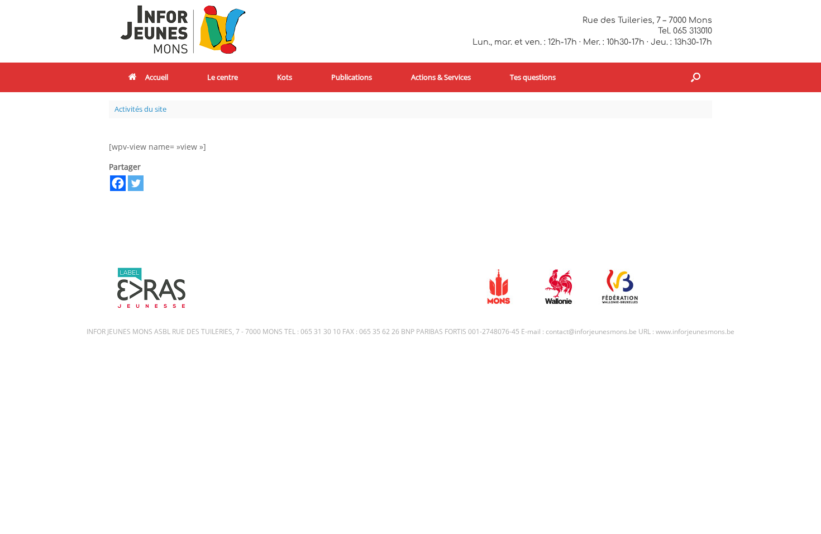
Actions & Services (441, 77)
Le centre (222, 77)
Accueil (156, 77)
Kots (284, 77)
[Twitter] (136, 183)
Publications (351, 77)
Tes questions (533, 77)
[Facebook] (118, 183)
